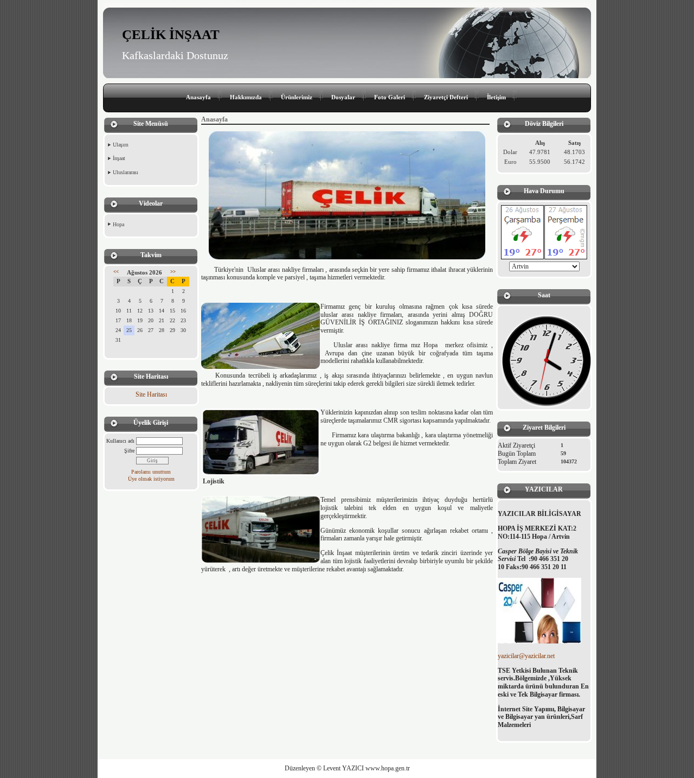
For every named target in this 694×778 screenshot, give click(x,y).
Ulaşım (120, 145)
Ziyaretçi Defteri (446, 97)
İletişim (496, 97)
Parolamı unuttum (151, 472)
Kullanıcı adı (120, 441)
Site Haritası (151, 394)
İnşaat (119, 158)
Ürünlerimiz (296, 97)
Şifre (129, 451)
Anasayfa (198, 97)
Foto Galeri (389, 97)
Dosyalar (343, 97)
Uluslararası (125, 172)
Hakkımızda (246, 97)
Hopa (118, 224)
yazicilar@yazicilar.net (526, 656)
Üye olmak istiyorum (151, 479)
